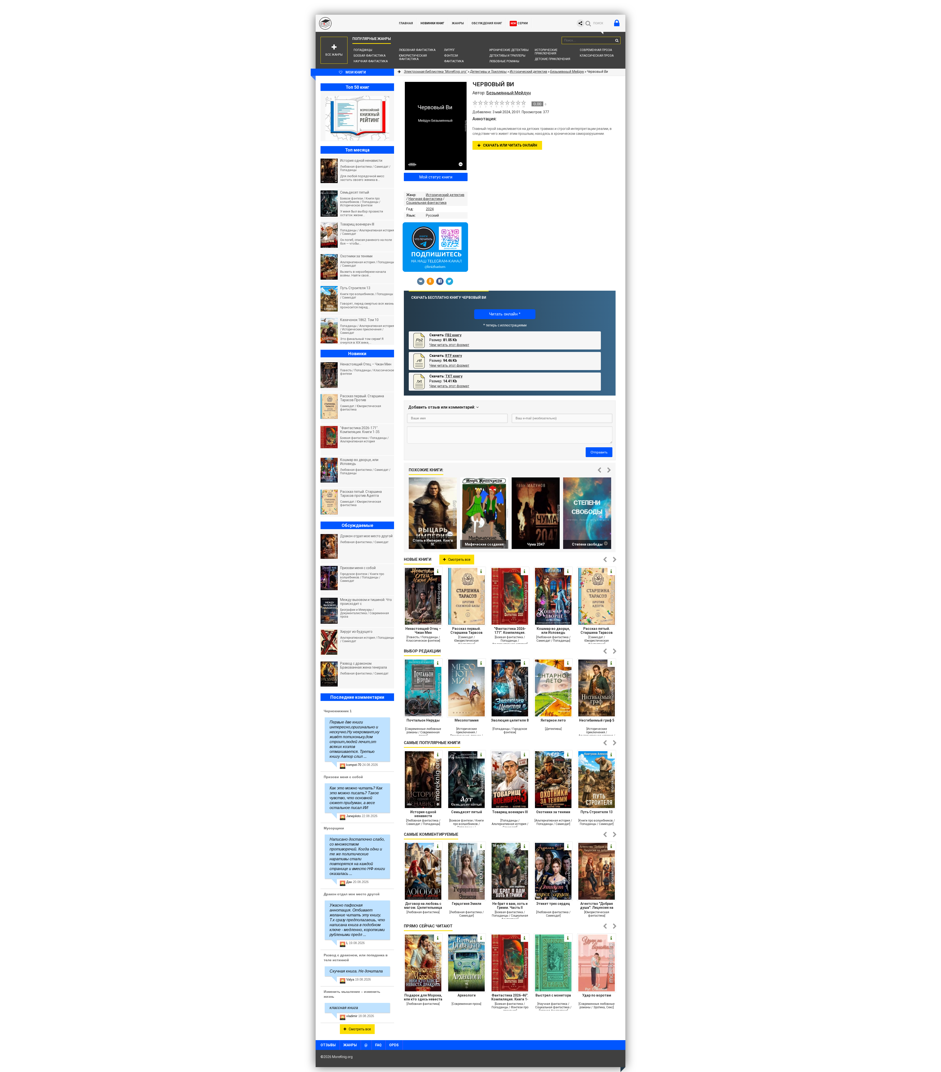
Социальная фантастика (426, 203)
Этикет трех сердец (553, 904)
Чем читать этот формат (449, 345)
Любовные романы (504, 61)
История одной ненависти (423, 814)
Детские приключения (552, 59)
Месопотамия (467, 720)
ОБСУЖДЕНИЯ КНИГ (486, 23)
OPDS (394, 1045)
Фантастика (454, 61)
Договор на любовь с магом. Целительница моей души (423, 906)
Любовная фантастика (417, 50)
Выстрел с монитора (553, 995)
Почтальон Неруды (423, 720)
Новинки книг (432, 23)
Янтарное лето (553, 720)
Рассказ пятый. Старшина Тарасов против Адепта (597, 631)
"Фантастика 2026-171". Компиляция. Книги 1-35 (510, 631)
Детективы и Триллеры (507, 55)
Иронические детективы (509, 50)
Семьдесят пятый (466, 812)
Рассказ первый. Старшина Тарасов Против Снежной (466, 631)
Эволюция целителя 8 (510, 720)
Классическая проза (597, 55)
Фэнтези (451, 55)
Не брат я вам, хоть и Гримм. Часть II (510, 906)
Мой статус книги (435, 177)
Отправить (599, 452)
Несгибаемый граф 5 (596, 720)
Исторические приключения (546, 51)
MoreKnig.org (352, 23)
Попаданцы (363, 50)
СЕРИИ (519, 23)
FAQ (378, 1045)
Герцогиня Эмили (466, 904)
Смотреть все (459, 559)
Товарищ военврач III (510, 812)
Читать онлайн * (504, 314)
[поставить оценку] (477, 103)
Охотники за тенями (553, 812)
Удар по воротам (596, 995)
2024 (430, 209)
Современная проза (596, 50)
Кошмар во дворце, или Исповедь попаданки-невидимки (553, 631)
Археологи (467, 995)
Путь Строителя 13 (597, 812)
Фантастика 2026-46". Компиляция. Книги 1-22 (509, 997)
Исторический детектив (445, 195)
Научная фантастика (371, 61)
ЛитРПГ (449, 50)
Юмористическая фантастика (413, 57)
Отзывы (328, 1045)
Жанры (458, 23)
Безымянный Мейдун (567, 72)
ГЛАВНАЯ (406, 23)
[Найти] (616, 40)
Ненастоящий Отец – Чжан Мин (423, 631)
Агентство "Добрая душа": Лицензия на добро (596, 906)
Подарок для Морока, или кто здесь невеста (423, 997)
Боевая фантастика (369, 55)
